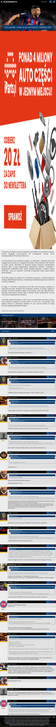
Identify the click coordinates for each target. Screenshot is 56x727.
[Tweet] (20, 477)
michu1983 (10, 689)
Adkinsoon (10, 452)
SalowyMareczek (12, 415)
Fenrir (9, 472)
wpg (9, 664)
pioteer (10, 357)
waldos (10, 527)
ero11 (9, 601)
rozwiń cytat (22, 343)
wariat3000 (10, 433)
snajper (10, 338)
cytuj (48, 338)
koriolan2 (10, 582)
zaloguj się (44, 1)
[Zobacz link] (11, 606)
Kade (9, 397)
